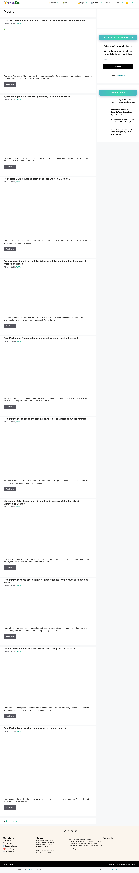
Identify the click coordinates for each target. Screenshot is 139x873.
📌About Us (7, 840)
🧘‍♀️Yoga (81, 3)
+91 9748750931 (48, 851)
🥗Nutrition (67, 3)
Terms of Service (115, 869)
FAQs (133, 864)
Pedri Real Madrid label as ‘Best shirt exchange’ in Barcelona (37, 179)
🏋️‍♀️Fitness (52, 3)
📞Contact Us (7, 843)
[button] (132, 3)
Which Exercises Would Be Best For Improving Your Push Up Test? (122, 131)
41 (13, 821)
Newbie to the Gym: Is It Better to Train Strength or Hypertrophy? (121, 112)
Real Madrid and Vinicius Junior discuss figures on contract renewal (41, 338)
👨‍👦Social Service (8, 851)
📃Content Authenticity (10, 846)
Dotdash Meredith (31, 869)
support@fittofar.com (48, 853)
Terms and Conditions (123, 864)
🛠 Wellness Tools (113, 3)
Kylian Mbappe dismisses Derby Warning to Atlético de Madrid (37, 96)
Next (18, 821)
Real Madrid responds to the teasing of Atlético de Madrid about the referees (45, 419)
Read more (10, 84)
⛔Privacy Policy (8, 849)
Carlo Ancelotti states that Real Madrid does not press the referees (39, 648)
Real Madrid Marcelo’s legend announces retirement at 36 (35, 728)
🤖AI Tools (95, 3)
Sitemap (111, 864)
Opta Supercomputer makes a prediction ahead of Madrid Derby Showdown (45, 20)
